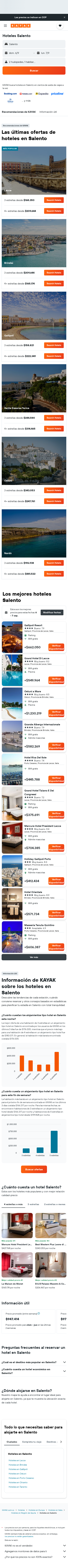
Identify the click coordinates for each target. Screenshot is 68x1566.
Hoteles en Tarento (18, 1486)
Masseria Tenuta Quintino (39, 925)
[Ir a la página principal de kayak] (21, 26)
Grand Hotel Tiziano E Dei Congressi (39, 792)
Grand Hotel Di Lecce (36, 658)
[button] (64, 17)
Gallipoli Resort (33, 625)
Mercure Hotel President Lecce (42, 825)
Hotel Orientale (33, 892)
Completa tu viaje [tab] (31, 1441)
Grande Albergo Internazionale (42, 724)
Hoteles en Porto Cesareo (21, 1478)
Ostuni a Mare (32, 691)
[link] (34, 1169)
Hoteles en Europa (37, 1510)
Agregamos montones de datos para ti (26, 1551)
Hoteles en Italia (55, 1510)
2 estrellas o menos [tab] (54, 1204)
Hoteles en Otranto (18, 1482)
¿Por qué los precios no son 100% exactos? (28, 1556)
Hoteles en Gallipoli (18, 1469)
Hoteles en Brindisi (18, 1464)
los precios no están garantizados (19, 1536)
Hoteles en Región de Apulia (23, 1513)
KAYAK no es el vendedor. (19, 1545)
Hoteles (21, 1510)
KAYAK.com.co (8, 1510)
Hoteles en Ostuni (17, 1473)
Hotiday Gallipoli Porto (37, 859)
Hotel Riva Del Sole (35, 757)
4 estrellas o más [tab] (13, 1204)
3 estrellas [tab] (33, 1204)
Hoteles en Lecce (17, 1460)
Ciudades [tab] (12, 1441)
